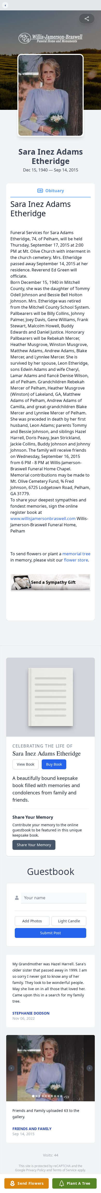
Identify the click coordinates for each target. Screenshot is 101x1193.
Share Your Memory (34, 844)
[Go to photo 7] (52, 1096)
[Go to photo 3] (40, 1096)
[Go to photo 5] (46, 1096)
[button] (50, 1068)
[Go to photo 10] (61, 1096)
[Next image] (89, 1068)
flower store (76, 560)
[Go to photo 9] (58, 1096)
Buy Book (54, 764)
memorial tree (76, 554)
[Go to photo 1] (33, 1096)
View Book (25, 764)
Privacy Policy (36, 1170)
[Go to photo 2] (36, 1096)
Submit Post (50, 932)
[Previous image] (11, 1068)
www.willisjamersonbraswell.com (43, 518)
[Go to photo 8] (55, 1096)
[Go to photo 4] (43, 1096)
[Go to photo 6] (49, 1096)
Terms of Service (65, 1170)
